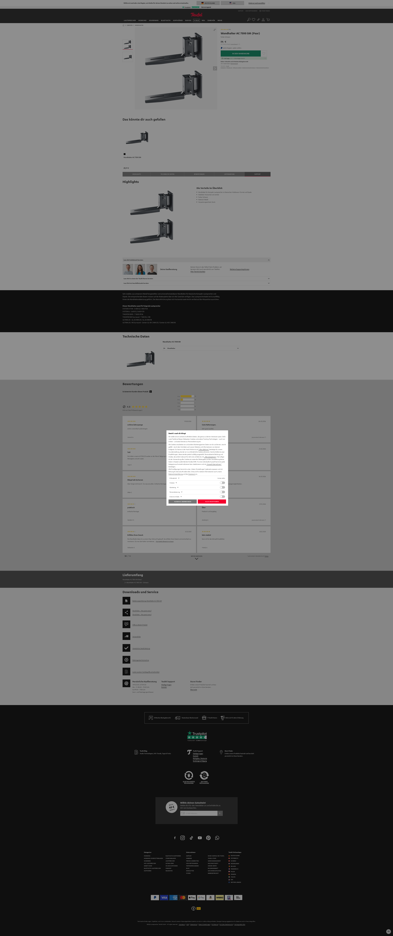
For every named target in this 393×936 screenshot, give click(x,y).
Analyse (172, 483)
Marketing (173, 487)
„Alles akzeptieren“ (210, 457)
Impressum (191, 474)
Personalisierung (175, 492)
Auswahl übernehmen (182, 501)
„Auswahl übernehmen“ (214, 464)
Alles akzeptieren (212, 501)
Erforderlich (173, 478)
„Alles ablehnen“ (204, 449)
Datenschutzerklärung (176, 474)
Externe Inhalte (174, 497)
